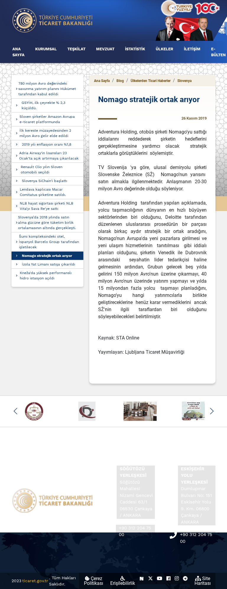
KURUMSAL (46, 49)
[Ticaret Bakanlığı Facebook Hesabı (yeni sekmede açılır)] (168, 578)
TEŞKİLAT (76, 49)
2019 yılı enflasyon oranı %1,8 (46, 144)
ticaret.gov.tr (35, 580)
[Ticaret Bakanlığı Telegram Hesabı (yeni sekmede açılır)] (185, 578)
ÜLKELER (164, 49)
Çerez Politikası (93, 581)
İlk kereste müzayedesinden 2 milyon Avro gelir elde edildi (45, 133)
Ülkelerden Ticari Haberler (151, 81)
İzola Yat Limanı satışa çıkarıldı (48, 264)
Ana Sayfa (102, 81)
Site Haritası (202, 581)
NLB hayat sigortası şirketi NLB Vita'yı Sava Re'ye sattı (46, 206)
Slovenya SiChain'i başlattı (44, 181)
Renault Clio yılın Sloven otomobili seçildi (41, 169)
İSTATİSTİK (135, 49)
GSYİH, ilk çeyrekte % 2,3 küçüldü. (43, 105)
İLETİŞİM (192, 49)
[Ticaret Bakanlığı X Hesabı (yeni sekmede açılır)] (150, 578)
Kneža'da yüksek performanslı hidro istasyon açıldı (46, 275)
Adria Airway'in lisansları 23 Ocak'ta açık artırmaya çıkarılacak (49, 155)
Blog (120, 81)
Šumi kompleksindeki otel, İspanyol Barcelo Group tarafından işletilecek (49, 241)
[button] (16, 411)
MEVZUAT (105, 49)
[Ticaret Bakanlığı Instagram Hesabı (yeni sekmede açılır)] (177, 578)
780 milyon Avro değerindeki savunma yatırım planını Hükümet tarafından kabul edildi (47, 88)
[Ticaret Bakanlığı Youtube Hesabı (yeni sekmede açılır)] (159, 578)
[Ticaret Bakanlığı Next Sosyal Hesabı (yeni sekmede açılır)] (141, 578)
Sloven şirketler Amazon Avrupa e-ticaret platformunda (47, 119)
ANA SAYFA (18, 52)
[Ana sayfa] (53, 20)
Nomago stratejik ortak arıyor (47, 256)
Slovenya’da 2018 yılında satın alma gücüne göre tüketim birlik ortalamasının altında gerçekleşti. (47, 222)
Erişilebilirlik (122, 583)
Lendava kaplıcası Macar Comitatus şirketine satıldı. (43, 192)
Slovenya (184, 81)
